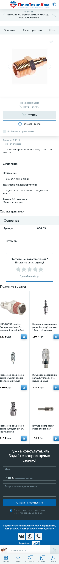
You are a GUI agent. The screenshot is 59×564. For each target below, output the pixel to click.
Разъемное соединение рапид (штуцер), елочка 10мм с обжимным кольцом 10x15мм (44, 329)
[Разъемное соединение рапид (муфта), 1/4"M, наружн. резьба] (45, 358)
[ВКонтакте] (21, 536)
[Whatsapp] (30, 536)
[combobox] (8, 477)
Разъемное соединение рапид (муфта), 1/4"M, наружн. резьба (44, 378)
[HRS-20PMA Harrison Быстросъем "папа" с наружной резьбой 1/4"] (13, 307)
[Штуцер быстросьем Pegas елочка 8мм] (45, 409)
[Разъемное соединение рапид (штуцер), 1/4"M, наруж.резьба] (13, 409)
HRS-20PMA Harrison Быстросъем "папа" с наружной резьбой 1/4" (12, 327)
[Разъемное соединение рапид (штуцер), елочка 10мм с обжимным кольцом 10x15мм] (45, 307)
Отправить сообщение (29, 502)
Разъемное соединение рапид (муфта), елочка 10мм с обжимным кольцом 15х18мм (12, 379)
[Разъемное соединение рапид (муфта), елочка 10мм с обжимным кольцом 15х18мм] (13, 358)
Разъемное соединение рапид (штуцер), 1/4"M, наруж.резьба (12, 428)
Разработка (24, 543)
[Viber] (38, 536)
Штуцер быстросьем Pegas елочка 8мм (43, 427)
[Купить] (24, 336)
